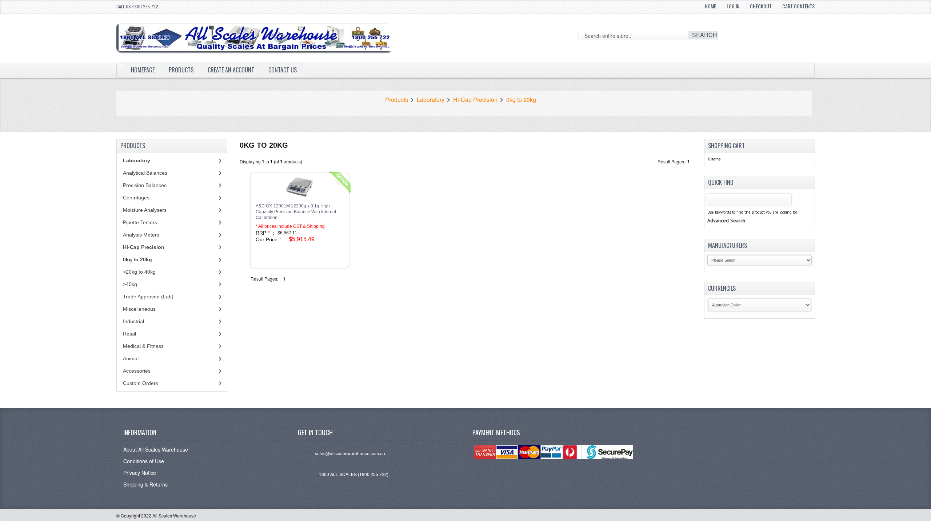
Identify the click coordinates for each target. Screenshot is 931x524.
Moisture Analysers (145, 210)
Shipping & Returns (145, 484)
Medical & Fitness (143, 346)
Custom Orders (140, 383)
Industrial (133, 321)
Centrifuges (136, 198)
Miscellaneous (139, 309)
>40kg (130, 284)
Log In (733, 6)
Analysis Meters (141, 235)
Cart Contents (798, 6)
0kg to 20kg (521, 99)
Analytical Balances (145, 173)
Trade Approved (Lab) (148, 296)
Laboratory (430, 99)
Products (181, 70)
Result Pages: (264, 278)
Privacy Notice (139, 472)
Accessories (137, 371)
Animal (131, 358)
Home (710, 6)
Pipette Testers (140, 222)
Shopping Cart (726, 145)
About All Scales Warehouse (155, 449)
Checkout (761, 6)
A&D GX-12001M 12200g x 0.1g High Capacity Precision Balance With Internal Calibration (296, 211)
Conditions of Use (143, 461)
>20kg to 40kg (139, 272)
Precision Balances (145, 185)
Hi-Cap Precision (475, 99)
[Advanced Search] (726, 213)
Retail (129, 334)
